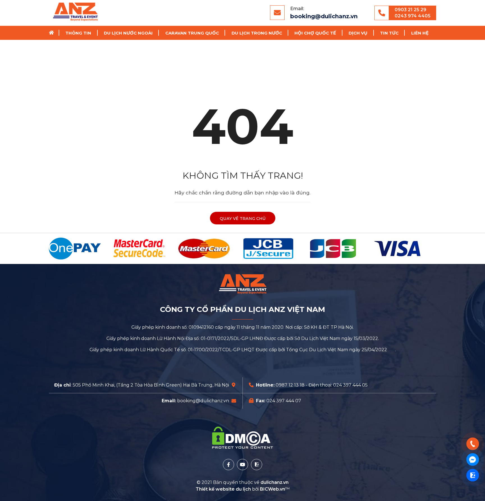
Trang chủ (53, 33)
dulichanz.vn (274, 482)
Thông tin (78, 33)
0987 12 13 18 (290, 385)
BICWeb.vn (272, 489)
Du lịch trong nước (257, 33)
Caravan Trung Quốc (192, 33)
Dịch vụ (358, 33)
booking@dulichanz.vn (324, 16)
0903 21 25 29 (410, 9)
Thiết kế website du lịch (224, 489)
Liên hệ (420, 33)
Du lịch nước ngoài (128, 33)
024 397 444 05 (350, 385)
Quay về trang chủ (243, 218)
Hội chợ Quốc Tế (315, 33)
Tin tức (389, 33)
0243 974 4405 (413, 16)
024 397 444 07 (283, 400)
